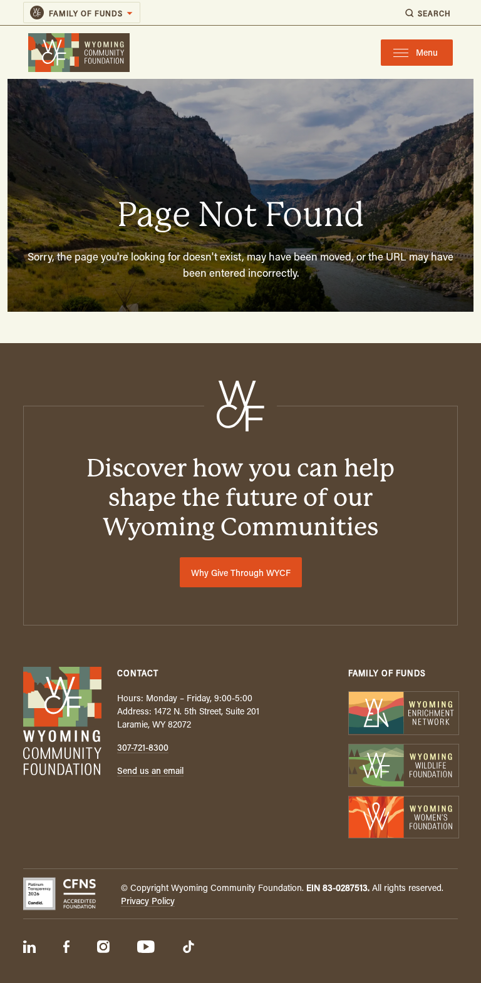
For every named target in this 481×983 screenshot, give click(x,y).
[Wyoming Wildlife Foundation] (403, 767)
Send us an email (150, 770)
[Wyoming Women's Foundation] (403, 818)
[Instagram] (103, 947)
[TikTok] (188, 947)
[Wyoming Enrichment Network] (403, 714)
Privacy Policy (148, 901)
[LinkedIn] (29, 947)
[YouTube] (146, 947)
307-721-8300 (142, 747)
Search (434, 13)
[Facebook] (66, 947)
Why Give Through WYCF (241, 573)
